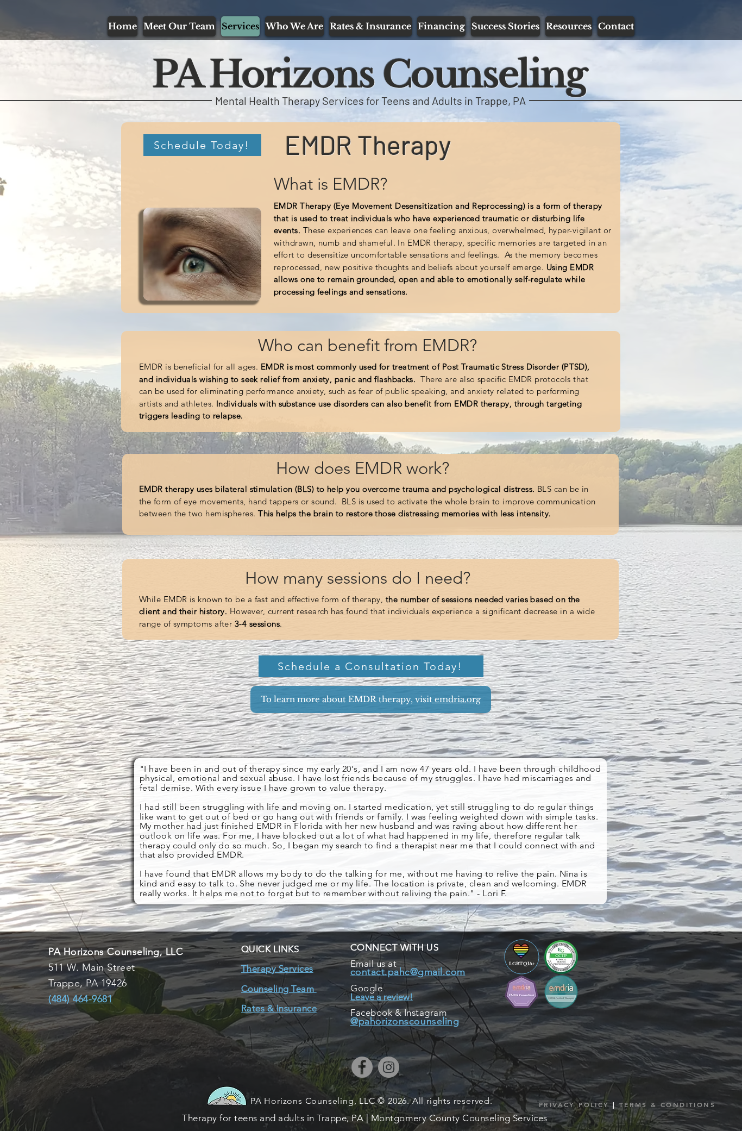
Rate (251, 1008)
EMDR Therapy (368, 144)
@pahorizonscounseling (404, 1021)
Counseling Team (279, 988)
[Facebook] (362, 1067)
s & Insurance (289, 1008)
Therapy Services (277, 968)
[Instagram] (388, 1067)
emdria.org (458, 699)
